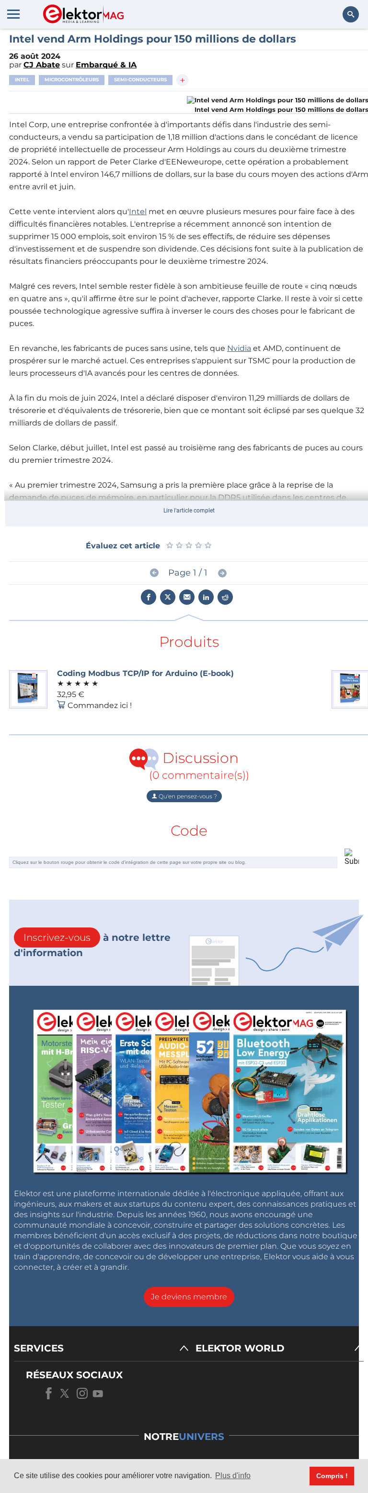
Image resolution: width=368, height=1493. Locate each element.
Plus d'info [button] (233, 1475)
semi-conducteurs (140, 79)
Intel (22, 79)
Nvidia (239, 348)
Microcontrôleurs (72, 79)
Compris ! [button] (332, 1476)
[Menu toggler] (13, 14)
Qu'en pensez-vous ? (187, 796)
